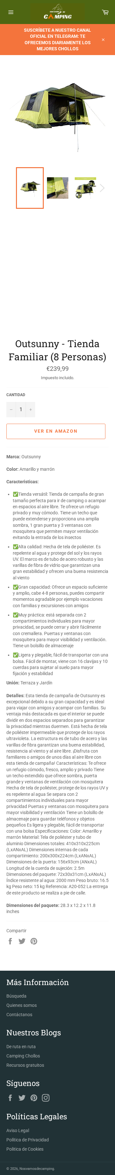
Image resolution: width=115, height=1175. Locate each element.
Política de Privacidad (27, 1139)
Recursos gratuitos (25, 1065)
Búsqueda (16, 996)
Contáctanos (19, 1014)
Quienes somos (21, 1005)
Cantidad (15, 395)
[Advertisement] (57, 276)
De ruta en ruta (21, 1046)
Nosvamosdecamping (36, 1169)
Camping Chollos (23, 1055)
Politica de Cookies (24, 1149)
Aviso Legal (17, 1130)
